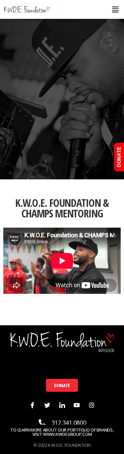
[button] (62, 385)
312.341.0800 (69, 423)
